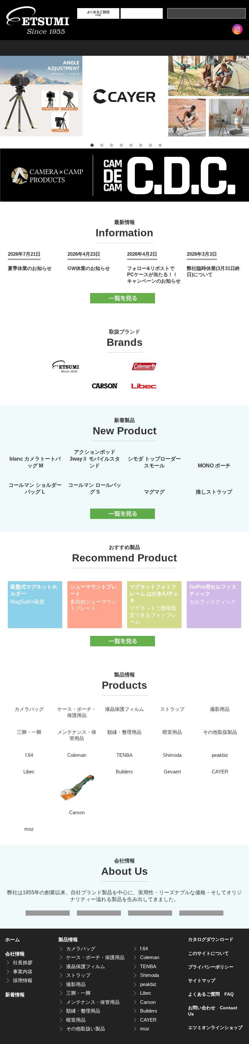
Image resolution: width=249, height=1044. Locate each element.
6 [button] (141, 145)
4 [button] (121, 145)
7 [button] (150, 145)
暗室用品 (76, 1020)
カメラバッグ (80, 948)
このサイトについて (208, 953)
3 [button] (111, 145)
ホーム (12, 939)
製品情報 (20, 48)
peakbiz (148, 984)
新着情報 (15, 994)
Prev (16, 97)
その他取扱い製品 (85, 1028)
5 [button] (131, 145)
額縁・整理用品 (83, 1011)
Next (233, 97)
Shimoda (149, 975)
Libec (145, 993)
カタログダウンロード (218, 48)
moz (144, 1028)
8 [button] (160, 145)
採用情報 (106, 48)
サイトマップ (201, 980)
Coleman (149, 957)
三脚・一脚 (78, 993)
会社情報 (59, 48)
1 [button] (92, 145)
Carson (148, 1002)
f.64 (144, 948)
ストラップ (78, 975)
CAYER (148, 1020)
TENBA (148, 966)
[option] (124, 96)
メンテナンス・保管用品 (93, 1002)
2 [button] (102, 145)
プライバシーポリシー (210, 966)
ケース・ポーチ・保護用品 (95, 957)
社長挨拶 (22, 962)
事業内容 (22, 971)
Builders (148, 1011)
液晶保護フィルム (85, 966)
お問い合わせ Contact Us (212, 1010)
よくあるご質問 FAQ (211, 994)
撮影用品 (76, 984)
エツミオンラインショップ (161, 48)
